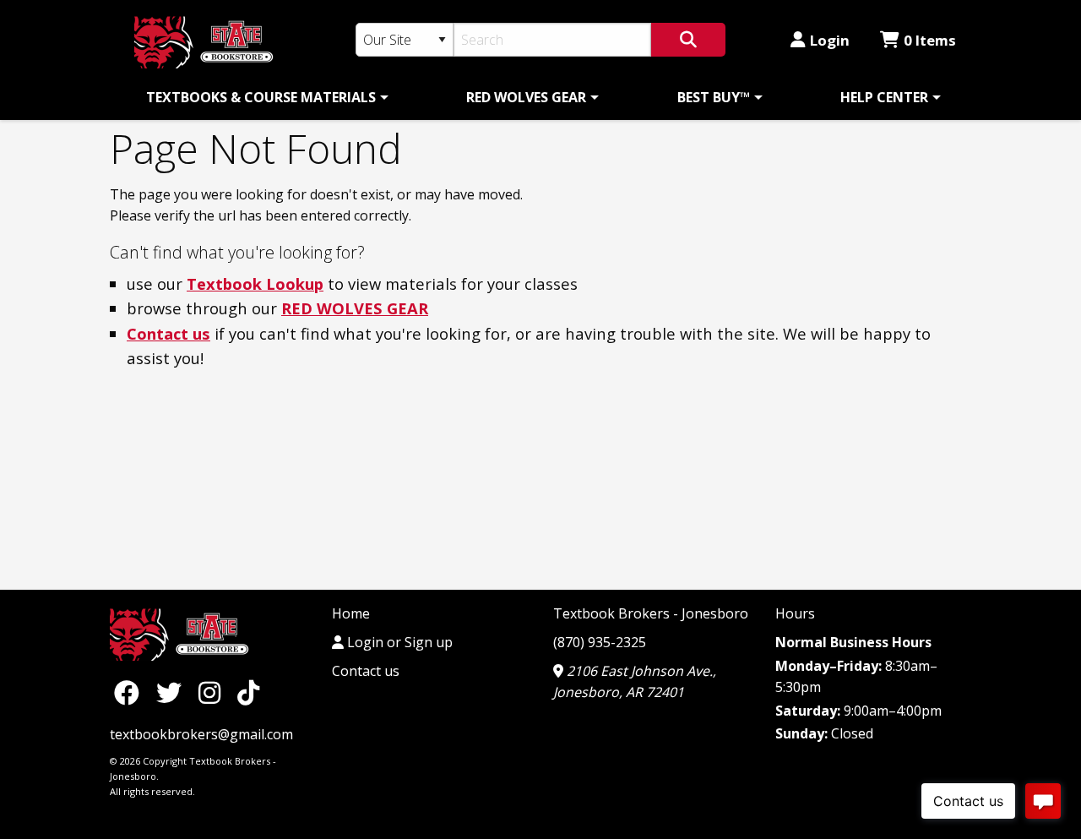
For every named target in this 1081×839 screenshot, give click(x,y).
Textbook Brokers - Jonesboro (650, 613)
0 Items (930, 40)
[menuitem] (264, 97)
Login (830, 40)
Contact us (168, 333)
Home (351, 613)
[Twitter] (173, 691)
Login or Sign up (398, 642)
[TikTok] (248, 691)
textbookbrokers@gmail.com (201, 734)
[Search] (688, 40)
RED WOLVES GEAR (526, 97)
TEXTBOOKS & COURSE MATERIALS (261, 97)
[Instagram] (213, 691)
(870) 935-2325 (599, 642)
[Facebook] (131, 691)
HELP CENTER (884, 97)
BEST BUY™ (713, 97)
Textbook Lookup (255, 283)
